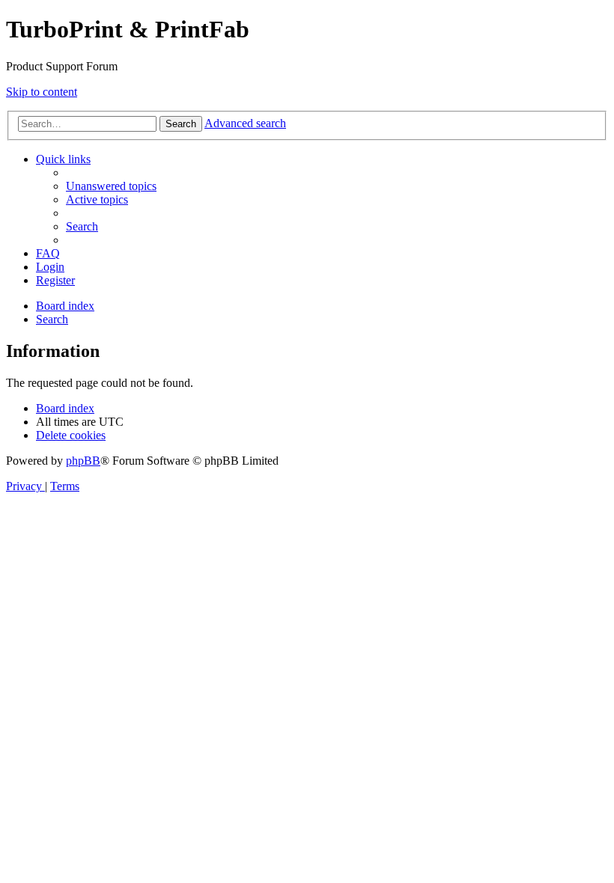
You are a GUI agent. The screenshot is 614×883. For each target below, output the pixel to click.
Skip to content (41, 91)
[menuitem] (111, 186)
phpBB (83, 460)
